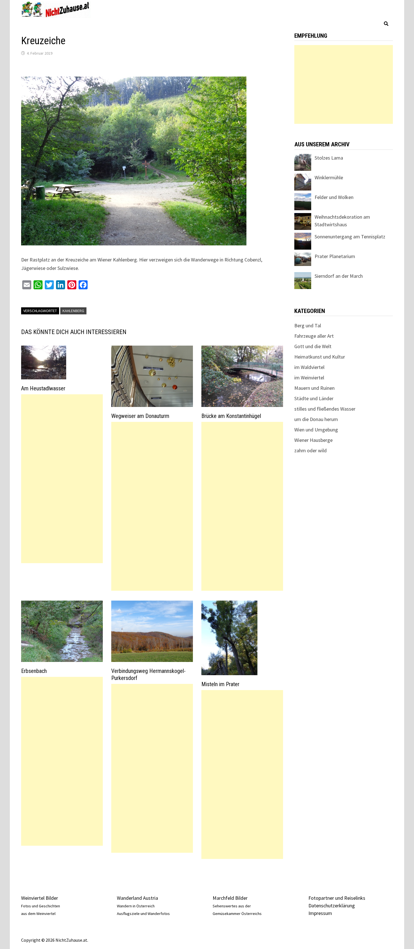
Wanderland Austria (137, 898)
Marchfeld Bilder (230, 898)
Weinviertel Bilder (39, 898)
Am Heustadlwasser (43, 388)
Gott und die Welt (312, 346)
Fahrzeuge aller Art (314, 336)
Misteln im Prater (220, 684)
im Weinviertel (309, 377)
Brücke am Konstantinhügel (231, 416)
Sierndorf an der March (339, 276)
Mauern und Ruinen (314, 388)
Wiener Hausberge (313, 440)
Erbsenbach (34, 671)
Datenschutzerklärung (331, 905)
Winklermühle (329, 177)
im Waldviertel (309, 367)
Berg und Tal (307, 325)
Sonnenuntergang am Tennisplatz (350, 236)
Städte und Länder (313, 398)
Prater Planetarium (335, 256)
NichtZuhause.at (71, 940)
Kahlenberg (73, 310)
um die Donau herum (316, 419)
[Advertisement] (62, 478)
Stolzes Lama (329, 158)
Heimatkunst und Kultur (319, 356)
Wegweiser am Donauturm (140, 416)
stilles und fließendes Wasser (324, 409)
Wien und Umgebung (316, 429)
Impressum (320, 913)
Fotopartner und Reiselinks (336, 898)
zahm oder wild (310, 450)
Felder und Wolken (334, 197)
